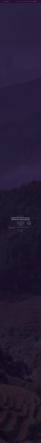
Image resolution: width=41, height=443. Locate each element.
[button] (34, 1)
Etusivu (18, 1)
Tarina (20, 1)
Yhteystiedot (30, 1)
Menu (24, 1)
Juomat (27, 1)
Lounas (22, 1)
